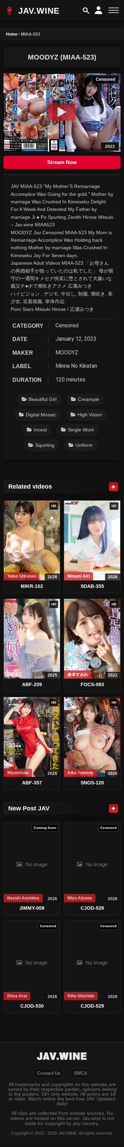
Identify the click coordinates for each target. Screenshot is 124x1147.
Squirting (44, 445)
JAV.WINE (38, 10)
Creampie (88, 399)
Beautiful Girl (42, 399)
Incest (40, 429)
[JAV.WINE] (62, 1057)
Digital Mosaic (41, 414)
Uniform (84, 445)
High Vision (90, 414)
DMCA (80, 1073)
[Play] (62, 112)
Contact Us (48, 1073)
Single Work (81, 429)
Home (12, 34)
